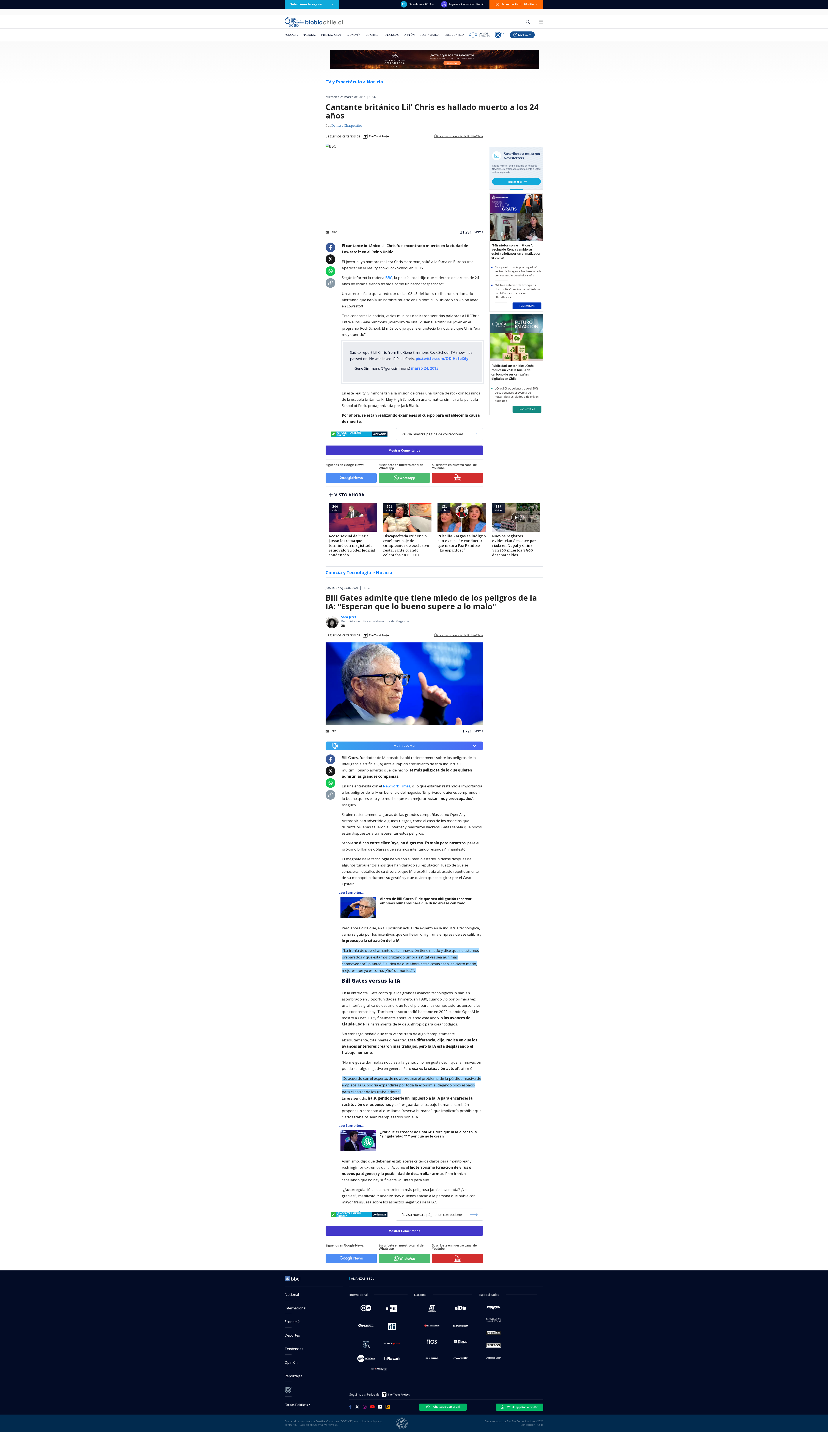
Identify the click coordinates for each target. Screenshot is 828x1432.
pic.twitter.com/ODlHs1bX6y (442, 358)
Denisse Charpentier (346, 125)
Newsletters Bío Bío (421, 4)
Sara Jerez (348, 617)
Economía (353, 35)
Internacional (331, 35)
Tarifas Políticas (296, 1404)
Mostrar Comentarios (404, 450)
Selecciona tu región (306, 4)
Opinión (409, 35)
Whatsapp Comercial (446, 1407)
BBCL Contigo (454, 35)
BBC (388, 277)
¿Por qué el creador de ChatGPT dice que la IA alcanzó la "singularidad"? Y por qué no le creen (428, 1134)
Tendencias (390, 35)
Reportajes (293, 1376)
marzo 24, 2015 (425, 368)
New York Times (396, 786)
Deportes (371, 35)
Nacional (309, 35)
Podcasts (291, 35)
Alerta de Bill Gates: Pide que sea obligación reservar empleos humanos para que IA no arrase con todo (426, 901)
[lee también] (359, 907)
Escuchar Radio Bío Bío (518, 4)
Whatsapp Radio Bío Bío (522, 1407)
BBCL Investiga (429, 35)
